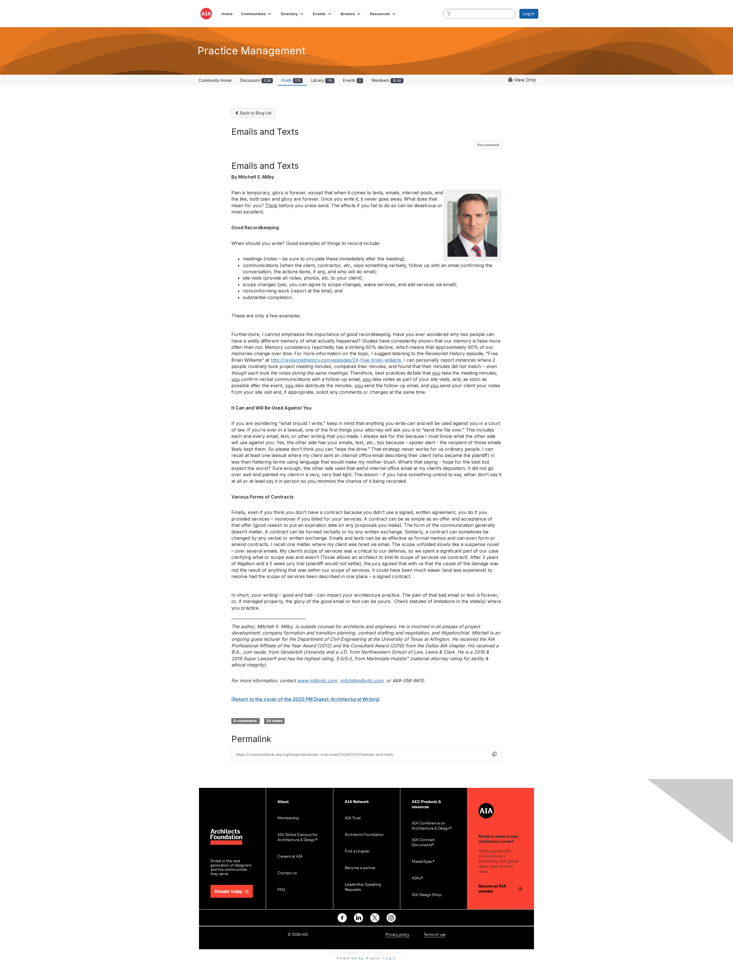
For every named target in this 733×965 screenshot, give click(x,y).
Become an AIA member (492, 889)
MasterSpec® (423, 862)
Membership (288, 818)
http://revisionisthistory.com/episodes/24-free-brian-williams (336, 360)
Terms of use (435, 935)
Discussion (255, 80)
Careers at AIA (290, 857)
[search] (449, 13)
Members (386, 80)
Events (352, 80)
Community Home (215, 80)
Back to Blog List (255, 112)
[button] (257, 13)
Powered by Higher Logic (366, 958)
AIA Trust (353, 818)
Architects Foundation (364, 835)
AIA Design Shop (427, 895)
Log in (529, 13)
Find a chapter (357, 851)
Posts (291, 80)
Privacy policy (397, 935)
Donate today (228, 891)
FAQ (281, 890)
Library (321, 80)
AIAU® (417, 878)
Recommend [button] (488, 145)
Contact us (287, 873)
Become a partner (360, 868)
